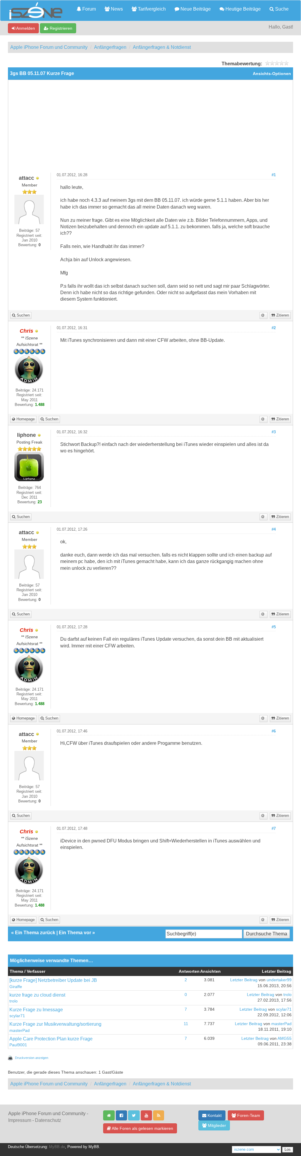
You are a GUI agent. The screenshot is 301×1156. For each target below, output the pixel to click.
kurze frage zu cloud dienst (37, 994)
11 (186, 1024)
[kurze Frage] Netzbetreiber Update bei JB (53, 980)
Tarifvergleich (151, 8)
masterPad (19, 1030)
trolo (13, 1001)
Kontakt (214, 1115)
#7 (274, 829)
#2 (274, 328)
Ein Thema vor (75, 932)
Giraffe (15, 987)
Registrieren (60, 28)
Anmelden (25, 28)
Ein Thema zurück (35, 932)
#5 (274, 627)
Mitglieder (216, 1125)
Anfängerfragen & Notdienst (162, 47)
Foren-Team (248, 1115)
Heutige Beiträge (242, 8)
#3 (274, 432)
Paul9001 (18, 1045)
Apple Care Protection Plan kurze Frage (51, 1038)
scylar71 (17, 1016)
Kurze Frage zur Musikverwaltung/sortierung (55, 1024)
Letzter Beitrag (243, 980)
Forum (88, 8)
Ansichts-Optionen (272, 73)
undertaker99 (279, 980)
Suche (281, 8)
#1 (274, 175)
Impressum (19, 1120)
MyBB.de (57, 1147)
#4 (274, 529)
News (116, 8)
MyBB (93, 1147)
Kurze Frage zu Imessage (36, 1009)
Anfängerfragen (110, 47)
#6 (274, 731)
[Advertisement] (150, 128)
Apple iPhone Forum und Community (49, 47)
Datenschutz (48, 1120)
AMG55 (284, 1038)
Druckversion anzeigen (31, 1058)
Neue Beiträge (195, 8)
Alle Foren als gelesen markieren (142, 1128)
